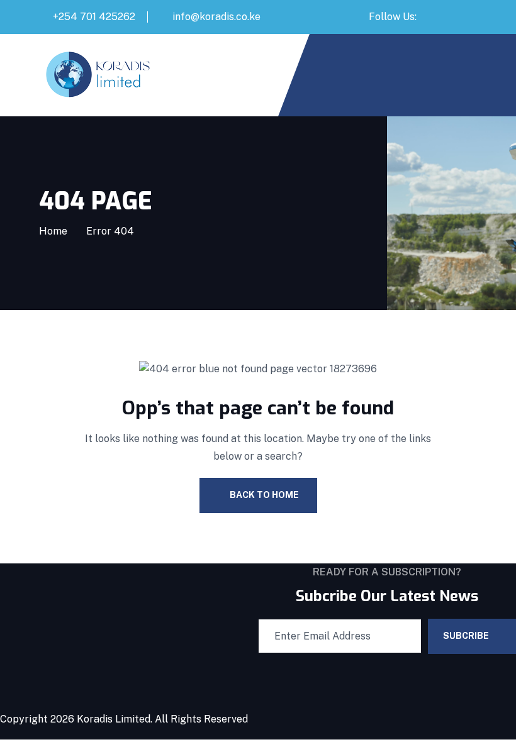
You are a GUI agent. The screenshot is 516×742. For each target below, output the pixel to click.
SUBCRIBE (466, 636)
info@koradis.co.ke (216, 17)
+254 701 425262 (94, 17)
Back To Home (264, 495)
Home (53, 231)
